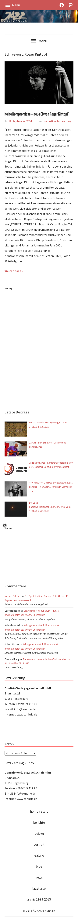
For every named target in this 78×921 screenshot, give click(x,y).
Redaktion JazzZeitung (57, 121)
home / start (39, 811)
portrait (39, 844)
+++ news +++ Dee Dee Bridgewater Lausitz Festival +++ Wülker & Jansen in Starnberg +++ (51, 487)
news (39, 877)
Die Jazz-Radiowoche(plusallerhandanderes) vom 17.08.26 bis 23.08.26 (50, 507)
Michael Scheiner (13, 596)
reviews (39, 833)
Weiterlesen (13, 271)
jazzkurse (39, 888)
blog (39, 866)
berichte (39, 822)
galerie (39, 855)
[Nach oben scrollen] (71, 914)
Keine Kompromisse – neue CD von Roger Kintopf (36, 114)
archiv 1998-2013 (39, 899)
